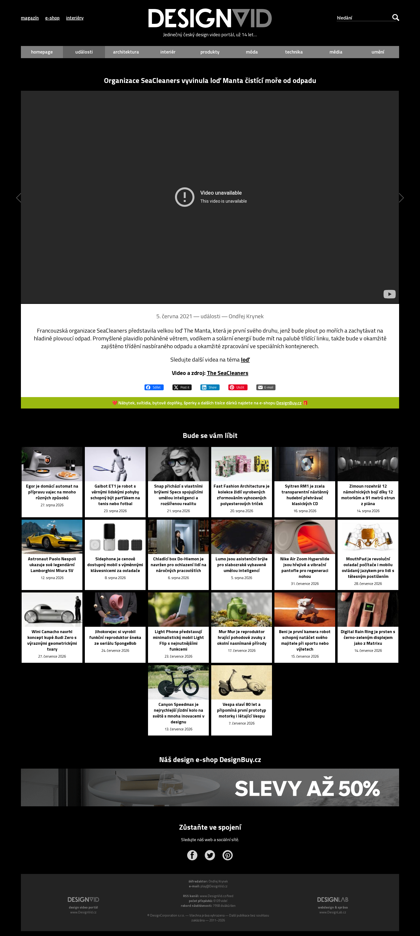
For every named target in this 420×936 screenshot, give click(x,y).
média (336, 51)
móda (252, 51)
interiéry (75, 18)
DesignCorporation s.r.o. (167, 915)
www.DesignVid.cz (83, 912)
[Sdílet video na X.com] (182, 385)
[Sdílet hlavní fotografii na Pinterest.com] (238, 385)
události (84, 51)
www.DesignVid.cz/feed (216, 895)
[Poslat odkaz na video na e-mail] (266, 385)
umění (378, 51)
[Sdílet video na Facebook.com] (154, 385)
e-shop (52, 18)
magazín (30, 18)
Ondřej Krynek (246, 316)
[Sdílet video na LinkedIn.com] (210, 385)
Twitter (210, 855)
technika (294, 51)
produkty (210, 51)
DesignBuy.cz (289, 403)
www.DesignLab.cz (332, 912)
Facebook (192, 855)
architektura (126, 51)
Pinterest (227, 855)
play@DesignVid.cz (214, 886)
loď (245, 359)
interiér (167, 51)
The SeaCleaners (227, 372)
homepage (42, 51)
